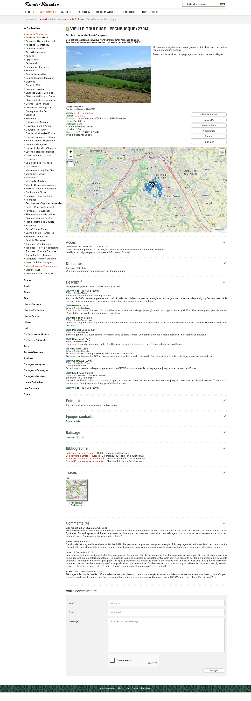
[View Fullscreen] (70, 164)
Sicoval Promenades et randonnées (85, 458)
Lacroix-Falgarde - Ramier (40, 151)
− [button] (70, 157)
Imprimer (209, 142)
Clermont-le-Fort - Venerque (41, 100)
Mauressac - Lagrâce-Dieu (40, 170)
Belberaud (31, 63)
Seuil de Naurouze (36, 240)
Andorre (28, 358)
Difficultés (74, 263)
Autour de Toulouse (73, 19)
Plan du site (123, 688)
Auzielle (30, 55)
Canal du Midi (33, 85)
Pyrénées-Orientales (35, 340)
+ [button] (70, 151)
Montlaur (30, 177)
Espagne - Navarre (34, 376)
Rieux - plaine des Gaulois (40, 221)
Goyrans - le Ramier (36, 129)
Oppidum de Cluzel (36, 192)
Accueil (30, 12)
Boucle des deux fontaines (40, 78)
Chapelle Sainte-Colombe (39, 92)
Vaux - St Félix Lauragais (39, 262)
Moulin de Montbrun (36, 181)
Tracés (71, 472)
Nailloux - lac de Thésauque (41, 188)
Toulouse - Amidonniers (38, 244)
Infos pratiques (106, 12)
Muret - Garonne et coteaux (41, 185)
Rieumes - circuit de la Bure (40, 214)
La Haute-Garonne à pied (80, 453)
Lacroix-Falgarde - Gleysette (41, 148)
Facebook (146, 688)
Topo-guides (150, 12)
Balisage (73, 432)
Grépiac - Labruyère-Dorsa (40, 133)
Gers (26, 298)
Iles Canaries (31, 388)
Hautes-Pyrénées (34, 310)
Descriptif (74, 282)
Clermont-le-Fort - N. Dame (40, 96)
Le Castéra (32, 166)
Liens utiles (129, 12)
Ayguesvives (32, 59)
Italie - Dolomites (34, 382)
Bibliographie (77, 448)
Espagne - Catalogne (36, 370)
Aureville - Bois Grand (37, 37)
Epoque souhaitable (82, 416)
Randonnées (47, 12)
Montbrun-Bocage (35, 174)
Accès (71, 242)
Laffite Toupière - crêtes (38, 155)
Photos (208, 136)
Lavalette (31, 159)
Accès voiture (208, 125)
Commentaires (78, 523)
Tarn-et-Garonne (33, 352)
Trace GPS (208, 120)
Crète (27, 394)
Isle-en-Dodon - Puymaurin (40, 140)
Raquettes (67, 12)
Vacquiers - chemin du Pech (41, 258)
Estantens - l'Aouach (37, 122)
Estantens (31, 118)
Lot (26, 328)
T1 (85, 113)
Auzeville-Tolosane (36, 52)
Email (71, 612)
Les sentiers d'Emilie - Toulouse (83, 455)
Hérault (28, 322)
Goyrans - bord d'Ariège (39, 126)
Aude (27, 286)
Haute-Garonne (33, 304)
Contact (135, 688)
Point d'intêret (77, 400)
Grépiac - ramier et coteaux (40, 137)
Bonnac (30, 70)
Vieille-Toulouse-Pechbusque (41, 266)
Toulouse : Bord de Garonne (41, 251)
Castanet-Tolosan (35, 89)
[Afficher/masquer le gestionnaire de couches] (222, 152)
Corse (27, 292)
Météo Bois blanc (209, 114)
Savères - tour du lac (37, 236)
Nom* (71, 603)
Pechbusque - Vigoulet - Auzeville (44, 203)
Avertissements (108, 688)
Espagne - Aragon (34, 364)
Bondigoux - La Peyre (37, 67)
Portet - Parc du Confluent (40, 207)
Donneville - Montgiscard (39, 107)
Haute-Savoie (31, 316)
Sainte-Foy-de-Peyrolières (40, 232)
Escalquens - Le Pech (37, 111)
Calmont (30, 81)
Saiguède (31, 225)
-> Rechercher (32, 28)
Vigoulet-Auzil (33, 269)
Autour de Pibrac (35, 48)
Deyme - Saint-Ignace (37, 103)
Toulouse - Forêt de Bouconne (42, 247)
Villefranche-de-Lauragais (39, 273)
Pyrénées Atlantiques (36, 334)
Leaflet (217, 229)
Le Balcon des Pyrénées (39, 162)
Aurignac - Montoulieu (37, 44)
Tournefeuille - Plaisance (39, 255)
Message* (73, 621)
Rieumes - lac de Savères (39, 218)
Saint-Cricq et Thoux (37, 229)
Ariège (27, 280)
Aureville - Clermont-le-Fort (40, 41)
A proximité (209, 131)
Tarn (26, 346)
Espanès (30, 114)
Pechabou (31, 199)
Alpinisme (85, 12)
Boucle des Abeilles (36, 74)
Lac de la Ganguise (36, 144)
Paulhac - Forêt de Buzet (39, 196)
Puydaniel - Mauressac (38, 210)
